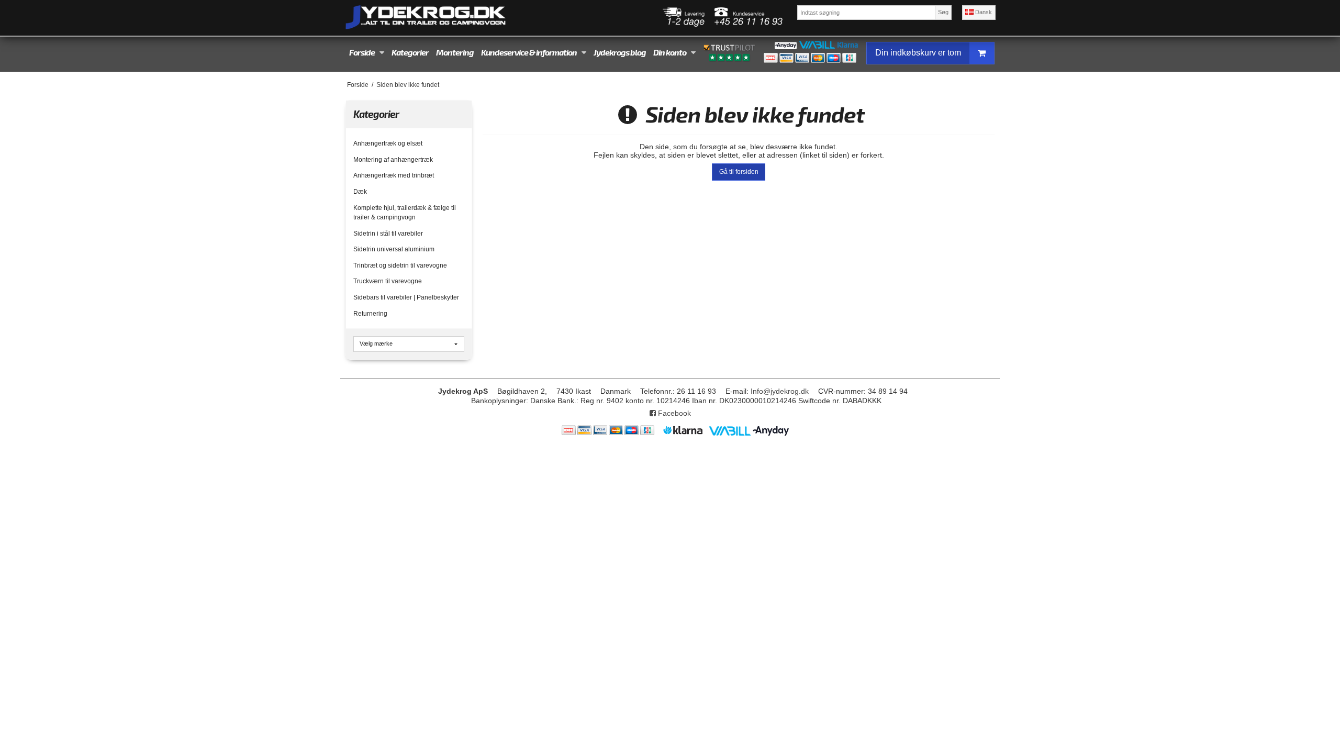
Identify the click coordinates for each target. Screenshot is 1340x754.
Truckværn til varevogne (387, 281)
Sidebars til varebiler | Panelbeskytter (406, 297)
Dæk (360, 191)
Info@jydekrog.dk (780, 391)
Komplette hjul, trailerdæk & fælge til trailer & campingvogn (404, 212)
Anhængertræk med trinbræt (393, 175)
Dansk (983, 12)
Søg (943, 12)
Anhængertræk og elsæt (387, 143)
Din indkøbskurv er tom (918, 52)
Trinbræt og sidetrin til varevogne (400, 265)
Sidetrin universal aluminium (393, 249)
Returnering (370, 313)
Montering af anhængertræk (393, 159)
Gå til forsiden (738, 171)
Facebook (673, 413)
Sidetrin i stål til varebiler (388, 233)
